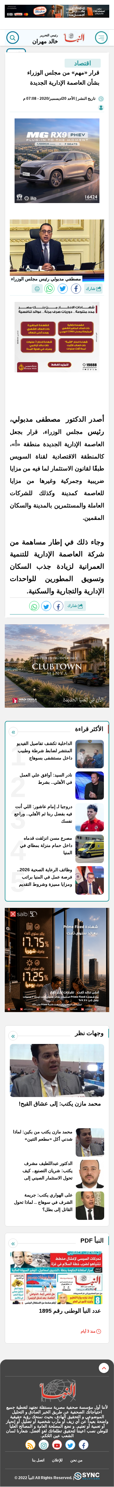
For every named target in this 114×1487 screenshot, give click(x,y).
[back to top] (104, 1368)
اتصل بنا (38, 1460)
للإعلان (57, 1460)
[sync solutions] (86, 1477)
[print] (37, 288)
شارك (91, 288)
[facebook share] (76, 289)
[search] (12, 37)
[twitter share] (63, 289)
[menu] (101, 37)
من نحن (76, 1460)
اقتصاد (82, 63)
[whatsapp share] (49, 289)
